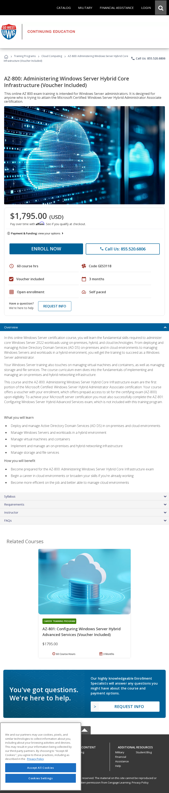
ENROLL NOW (46, 248)
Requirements (14, 504)
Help (118, 766)
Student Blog (144, 752)
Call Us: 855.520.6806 (148, 58)
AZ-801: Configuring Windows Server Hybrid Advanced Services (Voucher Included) (81, 631)
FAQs (8, 520)
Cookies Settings (40, 778)
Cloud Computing (51, 56)
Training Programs (25, 56)
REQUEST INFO (54, 306)
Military (119, 752)
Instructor (11, 512)
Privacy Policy (140, 782)
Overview (11, 327)
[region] (40, 756)
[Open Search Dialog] (161, 7)
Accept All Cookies (40, 768)
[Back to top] (84, 746)
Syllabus (9, 496)
